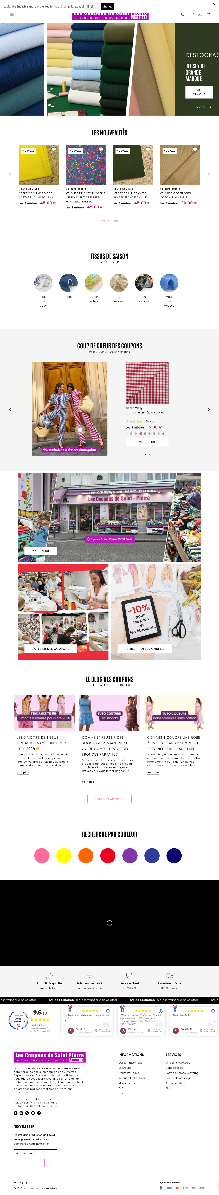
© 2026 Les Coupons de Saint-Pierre (35, 1188)
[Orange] (86, 856)
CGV (121, 1093)
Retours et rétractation (132, 1078)
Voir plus (147, 442)
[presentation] (166, 433)
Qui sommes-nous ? (131, 1062)
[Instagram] (21, 1113)
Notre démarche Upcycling (182, 1073)
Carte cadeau (174, 1068)
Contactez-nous (129, 1073)
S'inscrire (29, 1163)
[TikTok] (39, 1113)
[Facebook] (15, 1113)
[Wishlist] (191, 14)
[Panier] (208, 14)
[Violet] (130, 856)
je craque (199, 92)
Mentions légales (129, 1083)
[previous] (11, 174)
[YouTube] (33, 1113)
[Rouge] (108, 856)
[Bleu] (152, 856)
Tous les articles (109, 799)
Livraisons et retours (178, 1062)
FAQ (121, 1088)
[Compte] (200, 14)
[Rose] (42, 856)
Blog (168, 1088)
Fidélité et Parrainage (178, 1078)
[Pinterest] (27, 1113)
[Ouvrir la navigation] (12, 14)
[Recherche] (183, 14)
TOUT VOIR (109, 221)
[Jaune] (64, 856)
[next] (208, 174)
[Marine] (174, 856)
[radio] (131, 433)
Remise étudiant (175, 1083)
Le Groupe (125, 1068)
